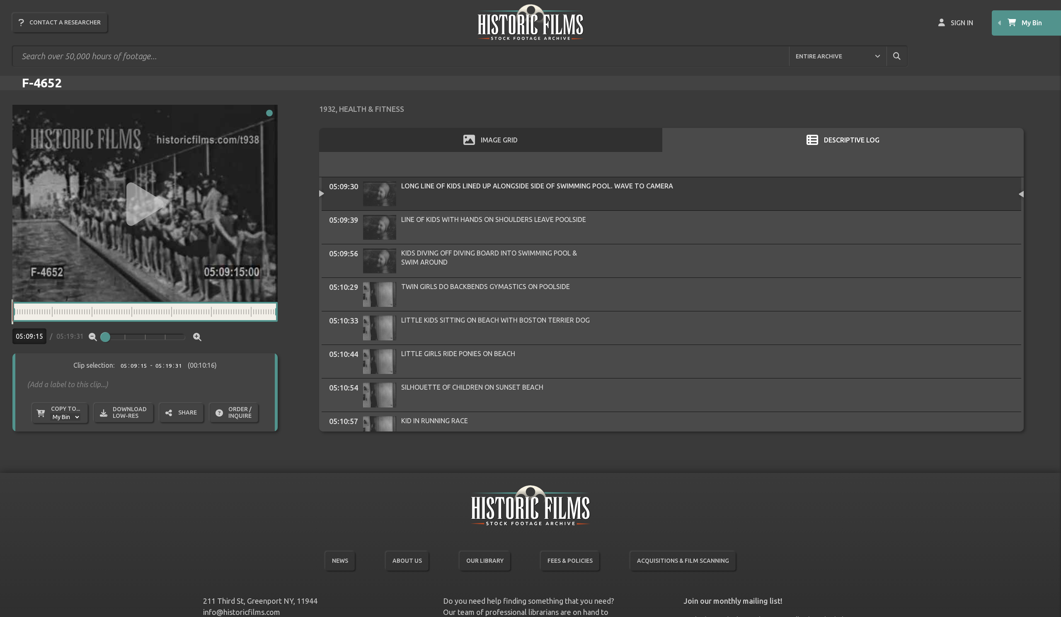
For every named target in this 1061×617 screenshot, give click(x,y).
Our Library (485, 560)
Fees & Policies (570, 560)
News (340, 560)
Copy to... (65, 408)
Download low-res (130, 412)
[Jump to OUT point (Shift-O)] (285, 312)
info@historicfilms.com (241, 612)
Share (187, 412)
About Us (407, 560)
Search (904, 56)
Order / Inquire (240, 412)
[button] (145, 204)
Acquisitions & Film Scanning (683, 560)
